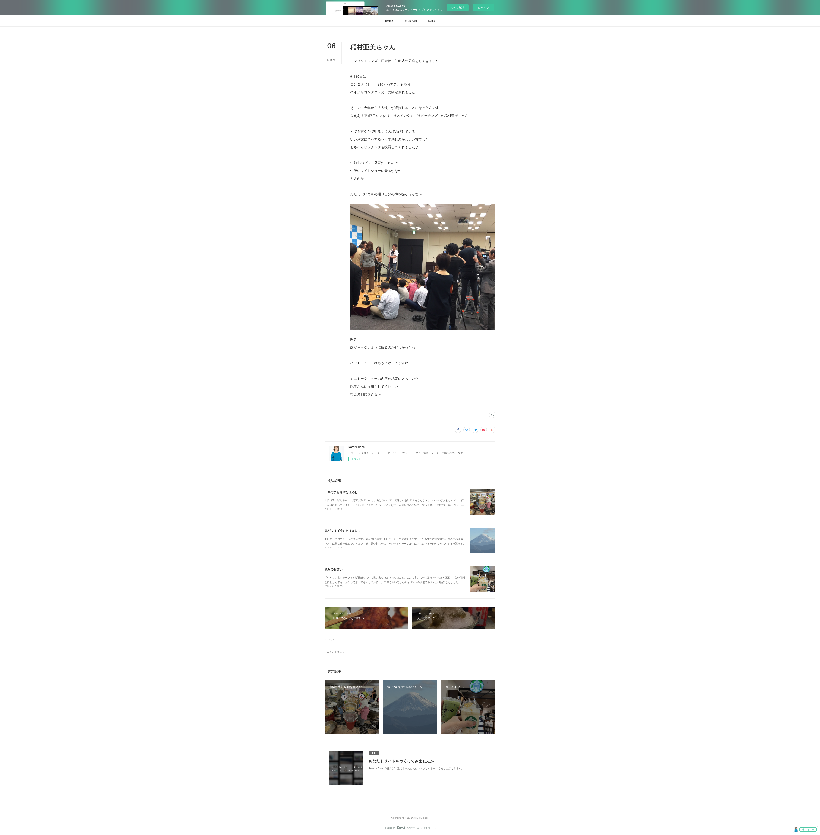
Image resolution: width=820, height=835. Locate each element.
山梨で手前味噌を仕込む (341, 492)
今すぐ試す (458, 7)
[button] (389, 20)
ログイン (483, 8)
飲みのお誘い (334, 569)
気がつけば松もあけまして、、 (345, 530)
